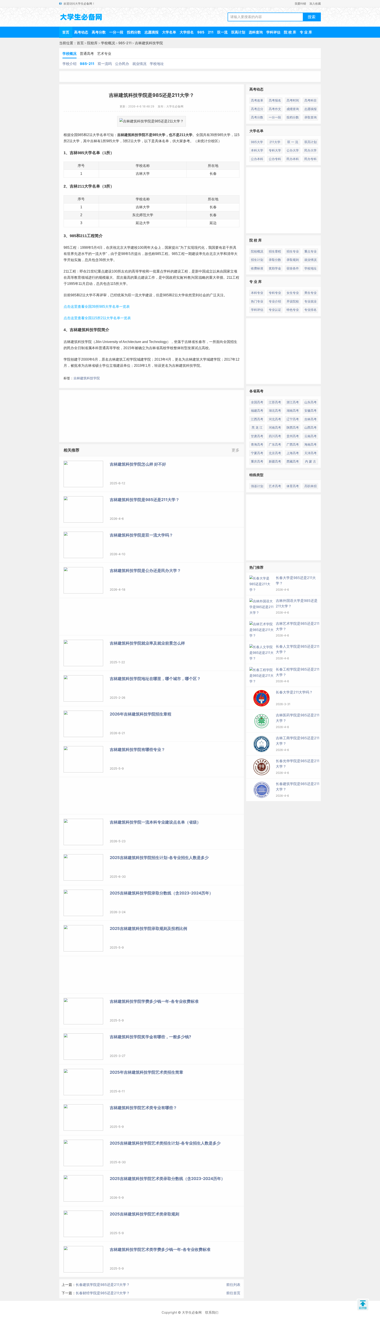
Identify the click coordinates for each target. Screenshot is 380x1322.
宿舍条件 (293, 268)
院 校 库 (290, 32)
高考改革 (257, 100)
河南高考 (275, 427)
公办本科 (257, 159)
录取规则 (293, 260)
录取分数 (275, 260)
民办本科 (293, 159)
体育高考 (293, 486)
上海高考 (293, 453)
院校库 (92, 43)
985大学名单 (89, 153)
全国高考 (257, 402)
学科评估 (273, 32)
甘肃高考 (257, 436)
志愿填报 (151, 32)
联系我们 (211, 1312)
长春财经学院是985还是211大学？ (103, 1293)
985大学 (158, 135)
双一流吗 (105, 63)
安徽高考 (310, 410)
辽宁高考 (293, 419)
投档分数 (134, 32)
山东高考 (310, 402)
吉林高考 (310, 419)
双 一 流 (292, 142)
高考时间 (293, 100)
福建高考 (257, 410)
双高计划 (238, 32)
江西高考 (257, 419)
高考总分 (257, 109)
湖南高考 (293, 410)
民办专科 (310, 159)
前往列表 (233, 1284)
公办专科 (275, 159)
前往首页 (233, 1293)
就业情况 (139, 63)
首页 (65, 32)
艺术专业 (104, 53)
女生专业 (293, 293)
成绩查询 (293, 109)
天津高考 (310, 453)
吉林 (120, 135)
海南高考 (310, 444)
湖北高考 (275, 410)
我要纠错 (300, 3)
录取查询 (310, 117)
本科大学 (257, 150)
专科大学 (275, 150)
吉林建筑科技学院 (149, 43)
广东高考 (275, 444)
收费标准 (257, 268)
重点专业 (310, 251)
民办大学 (310, 150)
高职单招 (310, 486)
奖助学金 (275, 268)
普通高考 (87, 53)
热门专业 (257, 301)
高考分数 (99, 32)
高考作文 (275, 109)
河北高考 (275, 419)
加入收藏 (315, 3)
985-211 (125, 43)
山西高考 (310, 427)
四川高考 (275, 436)
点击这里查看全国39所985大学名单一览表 (97, 306)
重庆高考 (257, 461)
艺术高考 (275, 486)
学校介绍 (69, 63)
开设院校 (293, 301)
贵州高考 (293, 436)
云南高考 (310, 436)
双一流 (222, 32)
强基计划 (257, 486)
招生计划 (257, 260)
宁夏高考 (257, 453)
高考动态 (81, 32)
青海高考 (257, 444)
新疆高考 (275, 461)
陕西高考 (293, 427)
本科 (95, 348)
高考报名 (275, 100)
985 (200, 32)
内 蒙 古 (310, 461)
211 (211, 32)
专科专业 (275, 293)
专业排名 (310, 310)
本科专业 (257, 293)
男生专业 (310, 293)
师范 (142, 215)
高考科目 (310, 100)
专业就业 (310, 301)
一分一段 (116, 32)
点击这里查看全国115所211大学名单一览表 (97, 318)
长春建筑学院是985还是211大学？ (103, 1284)
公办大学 (293, 150)
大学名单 (169, 32)
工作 (151, 277)
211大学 (185, 135)
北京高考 (275, 453)
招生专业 (293, 251)
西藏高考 (293, 461)
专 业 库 (306, 32)
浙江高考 (293, 402)
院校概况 (257, 251)
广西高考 (293, 444)
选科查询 (256, 32)
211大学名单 (89, 186)
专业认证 (275, 310)
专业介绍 (275, 301)
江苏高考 (275, 402)
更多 (235, 450)
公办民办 (122, 63)
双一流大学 (136, 295)
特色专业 (293, 310)
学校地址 (157, 63)
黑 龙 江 (257, 427)
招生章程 (275, 251)
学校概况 (108, 43)
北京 (120, 247)
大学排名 (187, 32)
